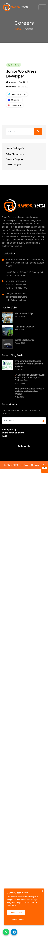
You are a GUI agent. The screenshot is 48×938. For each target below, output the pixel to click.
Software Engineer (15, 159)
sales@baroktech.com (16, 300)
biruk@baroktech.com (16, 297)
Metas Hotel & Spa (24, 313)
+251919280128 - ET (16, 281)
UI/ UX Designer (13, 164)
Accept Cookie (15, 913)
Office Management (15, 154)
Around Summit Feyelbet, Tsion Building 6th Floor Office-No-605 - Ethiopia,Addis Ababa (25, 262)
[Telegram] (14, 932)
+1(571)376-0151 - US (16, 288)
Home (18, 29)
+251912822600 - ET (16, 284)
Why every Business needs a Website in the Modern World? (29, 391)
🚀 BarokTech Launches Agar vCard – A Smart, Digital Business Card (30, 377)
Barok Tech (39, 465)
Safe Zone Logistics (24, 326)
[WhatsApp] (6, 932)
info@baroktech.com (15, 294)
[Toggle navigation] (42, 7)
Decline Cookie (17, 919)
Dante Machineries (24, 340)
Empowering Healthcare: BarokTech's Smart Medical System (29, 363)
